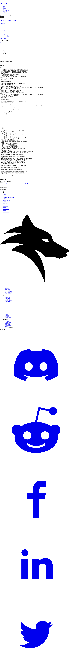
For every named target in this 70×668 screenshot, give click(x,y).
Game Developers (8, 317)
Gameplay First (7, 299)
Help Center (7, 321)
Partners (6, 314)
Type (1, 183)
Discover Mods (7, 297)
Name (7, 183)
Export (6, 32)
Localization (5, 30)
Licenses (6, 326)
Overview (4, 25)
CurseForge (2, 0)
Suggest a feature (8, 301)
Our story (6, 306)
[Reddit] (36, 464)
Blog (6, 308)
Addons (2, 23)
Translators (7, 33)
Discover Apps (7, 298)
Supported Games (8, 322)
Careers (6, 307)
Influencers (7, 316)
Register (6, 0)
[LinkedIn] (36, 599)
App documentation (8, 291)
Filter (1, 182)
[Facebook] (36, 532)
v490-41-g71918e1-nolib (7, 184)
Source (4, 29)
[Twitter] (36, 666)
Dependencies (7, 35)
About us (6, 305)
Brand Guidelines (8, 309)
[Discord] (36, 397)
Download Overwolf (8, 300)
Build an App (7, 288)
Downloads (27, 183)
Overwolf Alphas (8, 325)
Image (4, 27)
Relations (4, 34)
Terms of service (7, 323)
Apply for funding (8, 293)
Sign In (9, 0)
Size (13, 183)
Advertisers (7, 315)
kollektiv (4, 51)
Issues (4, 28)
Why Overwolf (7, 290)
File (3, 26)
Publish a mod (7, 289)
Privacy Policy (7, 324)
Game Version (22, 183)
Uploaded (17, 183)
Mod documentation (8, 292)
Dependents (7, 36)
